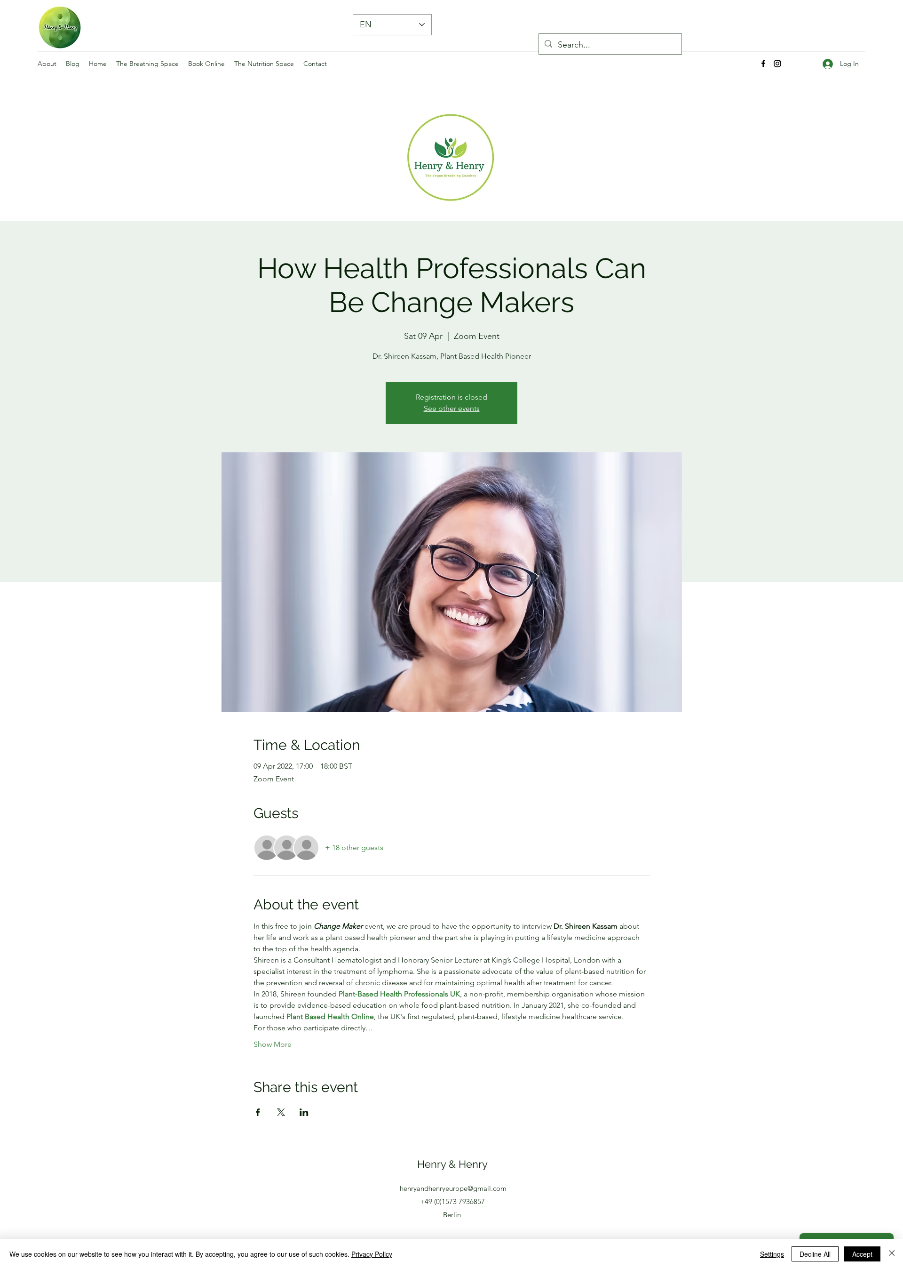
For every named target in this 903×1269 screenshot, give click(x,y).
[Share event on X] (281, 1112)
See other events (452, 408)
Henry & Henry (452, 1164)
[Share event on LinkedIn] (304, 1112)
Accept (862, 1254)
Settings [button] (772, 1254)
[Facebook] (763, 63)
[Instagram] (777, 63)
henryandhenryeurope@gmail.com (453, 1188)
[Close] (891, 1253)
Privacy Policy (371, 1254)
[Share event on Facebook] (257, 1112)
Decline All (815, 1254)
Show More (272, 1044)
